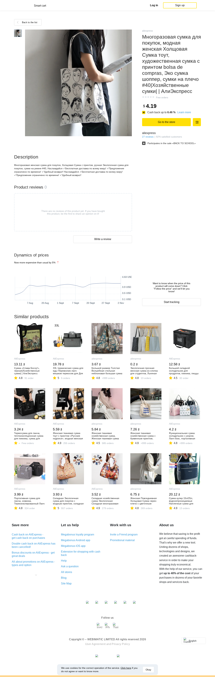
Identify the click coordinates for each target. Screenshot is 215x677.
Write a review (102, 239)
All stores (66, 572)
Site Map (66, 583)
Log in (154, 5)
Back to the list (29, 22)
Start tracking (171, 302)
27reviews (148, 136)
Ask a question (70, 566)
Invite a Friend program (124, 534)
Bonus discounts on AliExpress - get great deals (33, 554)
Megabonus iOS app (73, 545)
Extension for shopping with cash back (80, 553)
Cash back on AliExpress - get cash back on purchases (28, 536)
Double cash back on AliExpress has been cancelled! (33, 545)
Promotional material (122, 540)
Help (64, 560)
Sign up (180, 5)
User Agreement (95, 644)
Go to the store (166, 122)
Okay (148, 669)
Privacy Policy (121, 644)
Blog (64, 577)
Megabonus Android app (75, 540)
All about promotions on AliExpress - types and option (33, 563)
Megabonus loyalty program (77, 534)
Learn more (184, 112)
